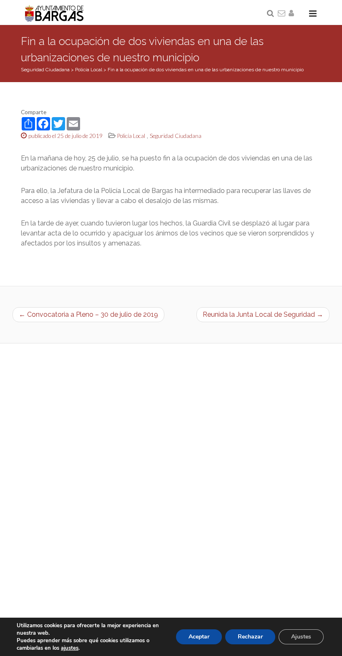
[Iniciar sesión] (292, 14)
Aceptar (199, 637)
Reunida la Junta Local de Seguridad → (263, 314)
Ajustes (301, 637)
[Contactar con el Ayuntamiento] (282, 14)
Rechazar (250, 637)
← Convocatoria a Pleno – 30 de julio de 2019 (88, 314)
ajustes (69, 648)
